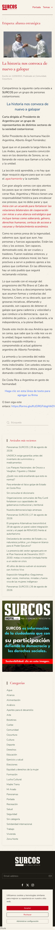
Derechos (11, 749)
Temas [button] (46, 7)
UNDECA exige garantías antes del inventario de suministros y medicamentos (25, 459)
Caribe (10, 725)
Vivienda (11, 834)
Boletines (11, 720)
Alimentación (13, 700)
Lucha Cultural (14, 779)
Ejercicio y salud (15, 759)
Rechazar (28, 914)
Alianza (10, 695)
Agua (9, 690)
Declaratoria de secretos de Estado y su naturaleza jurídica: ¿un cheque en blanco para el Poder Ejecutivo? (27, 542)
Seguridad (12, 814)
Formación (12, 774)
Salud (10, 809)
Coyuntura (7, 78)
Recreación (12, 804)
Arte (9, 715)
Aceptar (27, 908)
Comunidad (41, 76)
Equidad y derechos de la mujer (23, 769)
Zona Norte (12, 839)
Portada (36, 7)
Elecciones (12, 764)
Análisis (11, 705)
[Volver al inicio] (9, 7)
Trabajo (10, 829)
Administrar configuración (27, 921)
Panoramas (12, 794)
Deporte (11, 744)
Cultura (10, 739)
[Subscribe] (50, 876)
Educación (12, 754)
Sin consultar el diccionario (20, 493)
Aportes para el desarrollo (20, 710)
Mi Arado (11, 789)
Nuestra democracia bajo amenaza (24, 510)
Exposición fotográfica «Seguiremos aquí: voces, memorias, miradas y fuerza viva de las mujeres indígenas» (27, 578)
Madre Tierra (13, 784)
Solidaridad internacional (19, 824)
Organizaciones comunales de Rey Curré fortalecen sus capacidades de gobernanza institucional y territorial (27, 501)
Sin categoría (13, 819)
